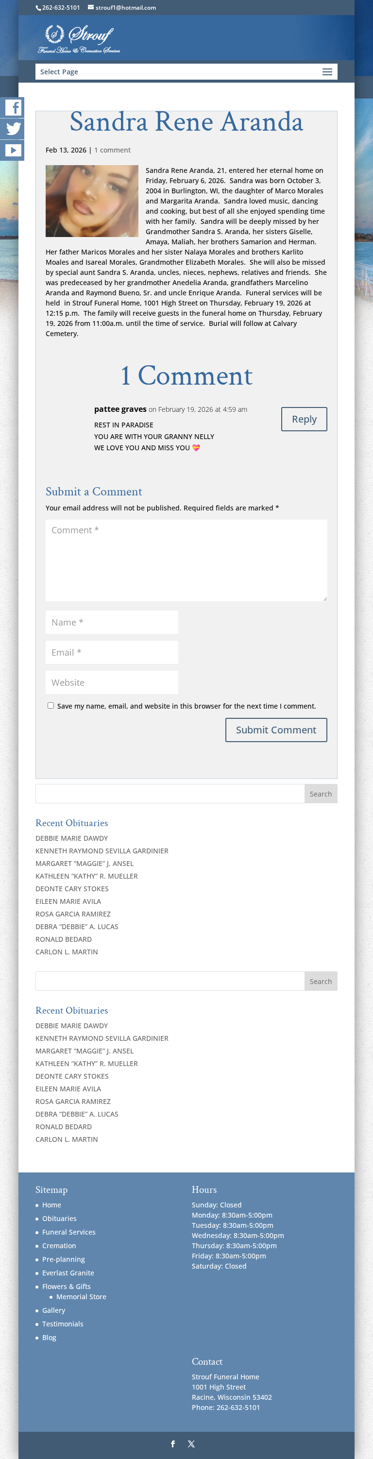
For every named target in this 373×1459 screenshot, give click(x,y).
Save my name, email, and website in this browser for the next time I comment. (186, 706)
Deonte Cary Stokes (72, 888)
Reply (304, 418)
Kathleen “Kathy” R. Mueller (86, 876)
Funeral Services (69, 1232)
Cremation (59, 1245)
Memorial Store (81, 1296)
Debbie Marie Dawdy (71, 838)
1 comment (112, 149)
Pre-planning (63, 1259)
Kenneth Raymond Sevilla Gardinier (102, 850)
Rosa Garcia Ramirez (73, 913)
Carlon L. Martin (66, 951)
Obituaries (59, 1218)
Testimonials (63, 1323)
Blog (49, 1337)
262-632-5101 (61, 7)
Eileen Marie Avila (68, 901)
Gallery (53, 1310)
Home (51, 1204)
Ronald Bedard (63, 939)
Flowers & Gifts (66, 1286)
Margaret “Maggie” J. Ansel (84, 863)
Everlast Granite (68, 1272)
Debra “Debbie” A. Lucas (77, 926)
